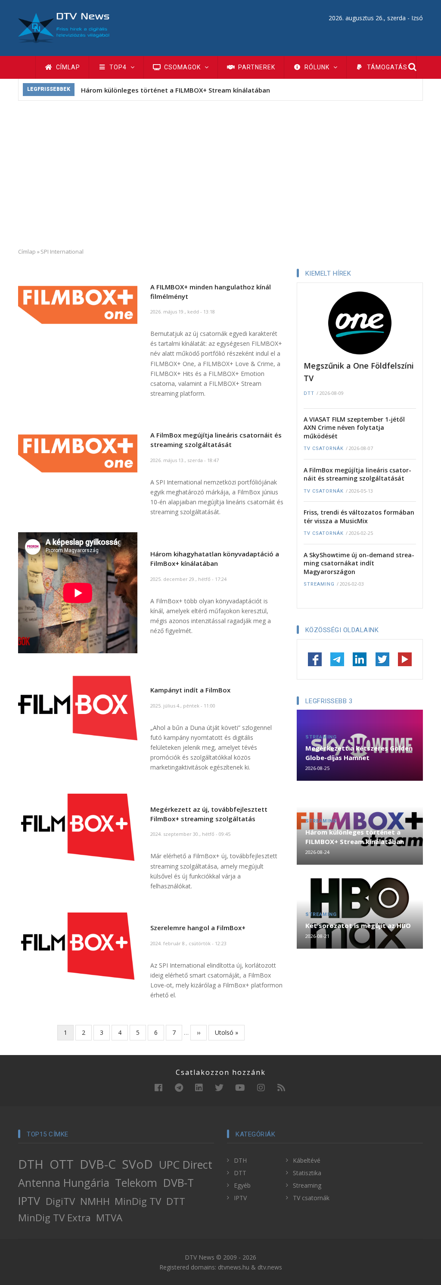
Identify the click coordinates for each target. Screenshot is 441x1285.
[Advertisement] (220, 174)
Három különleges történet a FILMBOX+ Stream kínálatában (175, 90)
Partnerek (255, 67)
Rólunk (317, 67)
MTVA (109, 1217)
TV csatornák (324, 448)
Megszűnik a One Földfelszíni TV (359, 371)
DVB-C (98, 1164)
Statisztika (307, 1173)
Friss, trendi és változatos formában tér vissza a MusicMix (359, 516)
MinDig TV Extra (54, 1217)
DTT (309, 393)
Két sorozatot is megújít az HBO (358, 925)
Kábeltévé (306, 1160)
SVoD (137, 1164)
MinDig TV (138, 1201)
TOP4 (118, 67)
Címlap (67, 67)
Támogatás (386, 67)
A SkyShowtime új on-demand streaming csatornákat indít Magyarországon (359, 563)
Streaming (319, 584)
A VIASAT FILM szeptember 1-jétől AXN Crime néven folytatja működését (354, 427)
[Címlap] (63, 27)
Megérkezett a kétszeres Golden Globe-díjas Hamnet (359, 753)
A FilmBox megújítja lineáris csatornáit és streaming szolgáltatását (357, 474)
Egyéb (242, 1185)
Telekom (136, 1182)
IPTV (29, 1200)
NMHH (95, 1201)
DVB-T (178, 1182)
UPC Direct (185, 1164)
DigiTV (60, 1201)
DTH (30, 1164)
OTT (62, 1164)
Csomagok (182, 67)
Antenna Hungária (63, 1182)
